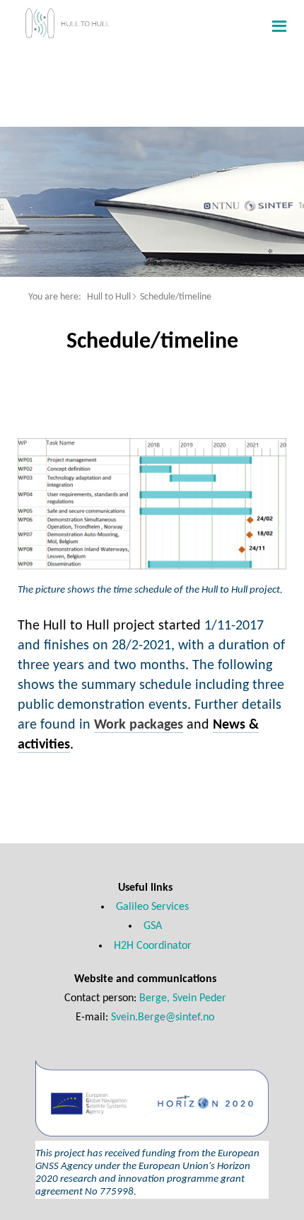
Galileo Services (152, 907)
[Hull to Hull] (83, 25)
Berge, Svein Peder (182, 998)
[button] (277, 25)
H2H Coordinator (153, 946)
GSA (153, 926)
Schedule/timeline (175, 297)
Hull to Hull (109, 297)
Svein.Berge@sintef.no (162, 1017)
